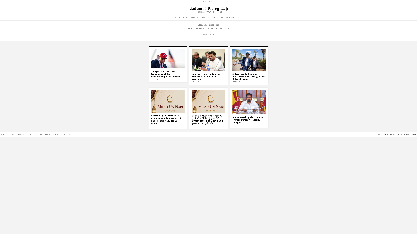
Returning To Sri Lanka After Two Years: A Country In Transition (206, 76)
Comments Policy (59, 134)
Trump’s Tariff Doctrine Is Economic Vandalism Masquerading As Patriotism (165, 74)
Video (4, 134)
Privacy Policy (32, 134)
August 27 (155, 79)
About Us (21, 134)
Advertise (71, 134)
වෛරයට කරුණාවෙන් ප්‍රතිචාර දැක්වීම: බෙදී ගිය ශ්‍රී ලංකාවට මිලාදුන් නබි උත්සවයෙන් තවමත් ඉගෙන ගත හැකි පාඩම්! (207, 119)
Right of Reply (45, 134)
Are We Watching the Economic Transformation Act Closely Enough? (247, 119)
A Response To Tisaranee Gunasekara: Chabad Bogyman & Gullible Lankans (248, 76)
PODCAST (12, 134)
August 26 (195, 82)
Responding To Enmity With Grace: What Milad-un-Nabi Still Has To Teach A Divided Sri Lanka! (166, 119)
